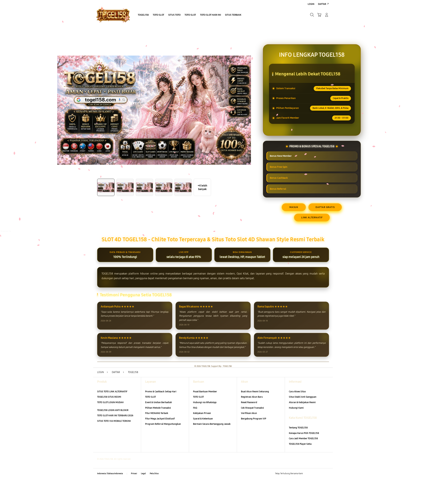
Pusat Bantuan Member (205, 391)
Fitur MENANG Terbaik (156, 413)
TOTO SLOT (150, 396)
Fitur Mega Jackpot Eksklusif (160, 418)
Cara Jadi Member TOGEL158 (303, 438)
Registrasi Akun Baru (252, 396)
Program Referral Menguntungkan (163, 424)
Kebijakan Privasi (202, 413)
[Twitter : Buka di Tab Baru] (314, 474)
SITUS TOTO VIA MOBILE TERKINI (114, 421)
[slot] (113, 14)
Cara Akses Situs (297, 391)
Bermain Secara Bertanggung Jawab (211, 424)
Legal (143, 473)
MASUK (293, 207)
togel (3, 234)
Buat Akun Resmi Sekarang (255, 391)
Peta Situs (154, 473)
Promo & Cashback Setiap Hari (160, 391)
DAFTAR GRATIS (325, 207)
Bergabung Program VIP (253, 418)
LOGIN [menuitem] (311, 4)
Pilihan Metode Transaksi (158, 407)
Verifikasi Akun (249, 413)
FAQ (195, 407)
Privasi (134, 473)
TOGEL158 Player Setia (300, 444)
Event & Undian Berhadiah (158, 402)
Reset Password (249, 402)
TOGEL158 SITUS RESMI (109, 396)
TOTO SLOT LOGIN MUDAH (110, 402)
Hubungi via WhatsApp (204, 402)
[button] (319, 14)
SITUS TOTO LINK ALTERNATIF (112, 391)
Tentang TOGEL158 (298, 427)
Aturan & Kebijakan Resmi (302, 402)
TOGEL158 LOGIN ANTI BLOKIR (112, 410)
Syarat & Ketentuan (203, 418)
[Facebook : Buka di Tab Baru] (307, 474)
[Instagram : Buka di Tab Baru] (320, 474)
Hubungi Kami (296, 407)
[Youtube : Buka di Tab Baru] (327, 474)
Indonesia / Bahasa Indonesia (110, 473)
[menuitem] (143, 15)
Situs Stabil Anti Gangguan (302, 396)
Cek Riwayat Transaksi (252, 407)
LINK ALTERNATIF (312, 217)
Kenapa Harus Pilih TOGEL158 (304, 433)
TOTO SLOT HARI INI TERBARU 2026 (115, 415)
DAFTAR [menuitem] (322, 4)
